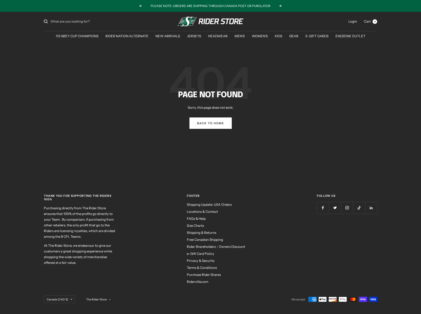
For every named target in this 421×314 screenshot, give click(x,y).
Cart (370, 21)
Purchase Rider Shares (204, 275)
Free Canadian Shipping (205, 240)
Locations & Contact (202, 211)
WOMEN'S (260, 36)
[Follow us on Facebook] (323, 208)
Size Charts (195, 226)
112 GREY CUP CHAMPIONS (77, 36)
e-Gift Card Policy (200, 254)
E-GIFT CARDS (316, 36)
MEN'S (240, 36)
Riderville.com (197, 282)
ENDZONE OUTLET (350, 36)
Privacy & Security (201, 261)
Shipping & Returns (201, 233)
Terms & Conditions (202, 268)
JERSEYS (194, 36)
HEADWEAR (218, 36)
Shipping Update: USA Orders (209, 204)
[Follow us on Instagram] (347, 208)
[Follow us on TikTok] (359, 208)
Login (352, 21)
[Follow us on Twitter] (335, 208)
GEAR (293, 36)
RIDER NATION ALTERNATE (126, 36)
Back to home (210, 123)
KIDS (278, 36)
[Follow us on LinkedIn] (371, 208)
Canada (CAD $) (57, 299)
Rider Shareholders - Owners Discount (216, 247)
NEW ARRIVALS (167, 36)
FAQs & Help (196, 218)
